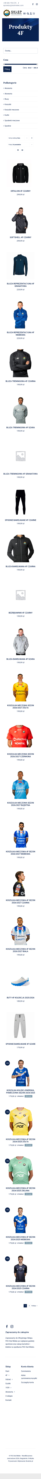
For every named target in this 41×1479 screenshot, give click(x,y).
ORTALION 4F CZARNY (21, 191)
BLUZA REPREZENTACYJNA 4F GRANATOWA (20, 284)
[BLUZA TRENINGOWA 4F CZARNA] (20, 363)
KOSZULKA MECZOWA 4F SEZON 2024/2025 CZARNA (20, 1287)
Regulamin (23, 1458)
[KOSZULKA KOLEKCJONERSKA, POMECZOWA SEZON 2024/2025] (20, 1072)
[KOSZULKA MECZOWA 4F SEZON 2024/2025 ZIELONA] (20, 1170)
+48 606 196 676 (10, 3)
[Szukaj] (28, 13)
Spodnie (8, 126)
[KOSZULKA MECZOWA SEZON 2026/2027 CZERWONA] (20, 736)
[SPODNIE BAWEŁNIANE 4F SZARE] (20, 1026)
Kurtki (7, 115)
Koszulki (8, 104)
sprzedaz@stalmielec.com (13, 5)
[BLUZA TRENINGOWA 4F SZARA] (20, 409)
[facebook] (33, 4)
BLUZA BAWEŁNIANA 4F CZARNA (20, 566)
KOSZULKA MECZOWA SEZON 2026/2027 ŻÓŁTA (20, 706)
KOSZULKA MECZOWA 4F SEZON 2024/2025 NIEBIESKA (20, 1238)
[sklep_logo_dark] (12, 10)
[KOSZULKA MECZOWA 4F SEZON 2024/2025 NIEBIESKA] (20, 1219)
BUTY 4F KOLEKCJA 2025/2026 (20, 997)
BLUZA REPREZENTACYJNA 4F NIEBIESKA (20, 333)
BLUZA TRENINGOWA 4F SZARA (20, 427)
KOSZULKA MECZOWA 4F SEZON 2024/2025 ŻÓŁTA (20, 1140)
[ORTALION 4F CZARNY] (20, 173)
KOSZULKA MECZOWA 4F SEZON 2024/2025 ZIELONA (20, 1189)
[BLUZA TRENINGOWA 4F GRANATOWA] (20, 456)
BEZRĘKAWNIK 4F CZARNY (20, 613)
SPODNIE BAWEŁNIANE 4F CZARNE (20, 520)
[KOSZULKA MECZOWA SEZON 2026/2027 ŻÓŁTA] (20, 687)
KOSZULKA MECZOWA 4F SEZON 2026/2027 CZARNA (20, 901)
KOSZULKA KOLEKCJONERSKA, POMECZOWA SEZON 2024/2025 (20, 1091)
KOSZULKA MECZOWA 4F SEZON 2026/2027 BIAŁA (20, 950)
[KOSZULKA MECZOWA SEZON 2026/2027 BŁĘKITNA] (20, 785)
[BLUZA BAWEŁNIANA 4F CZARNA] (20, 548)
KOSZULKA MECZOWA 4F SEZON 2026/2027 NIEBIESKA (20, 852)
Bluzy (7, 99)
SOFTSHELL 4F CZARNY (20, 237)
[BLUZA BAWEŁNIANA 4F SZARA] (20, 641)
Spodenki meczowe (12, 120)
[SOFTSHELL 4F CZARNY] (20, 219)
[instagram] (37, 4)
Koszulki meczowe (12, 110)
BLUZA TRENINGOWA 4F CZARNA (21, 381)
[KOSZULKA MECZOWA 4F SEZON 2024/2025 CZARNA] (20, 1268)
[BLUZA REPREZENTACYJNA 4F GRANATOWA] (20, 266)
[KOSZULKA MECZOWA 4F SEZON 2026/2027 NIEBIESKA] (20, 833)
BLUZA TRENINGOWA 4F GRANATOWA (20, 474)
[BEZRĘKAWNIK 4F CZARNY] (20, 595)
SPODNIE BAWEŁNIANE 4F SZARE (20, 1044)
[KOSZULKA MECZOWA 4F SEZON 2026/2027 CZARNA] (20, 882)
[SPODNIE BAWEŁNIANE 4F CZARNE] (20, 502)
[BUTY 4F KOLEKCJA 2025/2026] (20, 980)
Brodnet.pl (29, 1461)
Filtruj (7, 69)
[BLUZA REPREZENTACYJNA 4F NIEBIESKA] (20, 314)
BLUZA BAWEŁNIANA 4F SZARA (20, 659)
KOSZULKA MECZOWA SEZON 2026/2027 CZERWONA (20, 755)
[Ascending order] (32, 138)
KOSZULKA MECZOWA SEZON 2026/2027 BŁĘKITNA (20, 804)
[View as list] (22, 150)
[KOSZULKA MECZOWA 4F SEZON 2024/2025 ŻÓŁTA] (20, 1121)
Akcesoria (8, 88)
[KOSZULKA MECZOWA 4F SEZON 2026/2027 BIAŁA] (20, 931)
